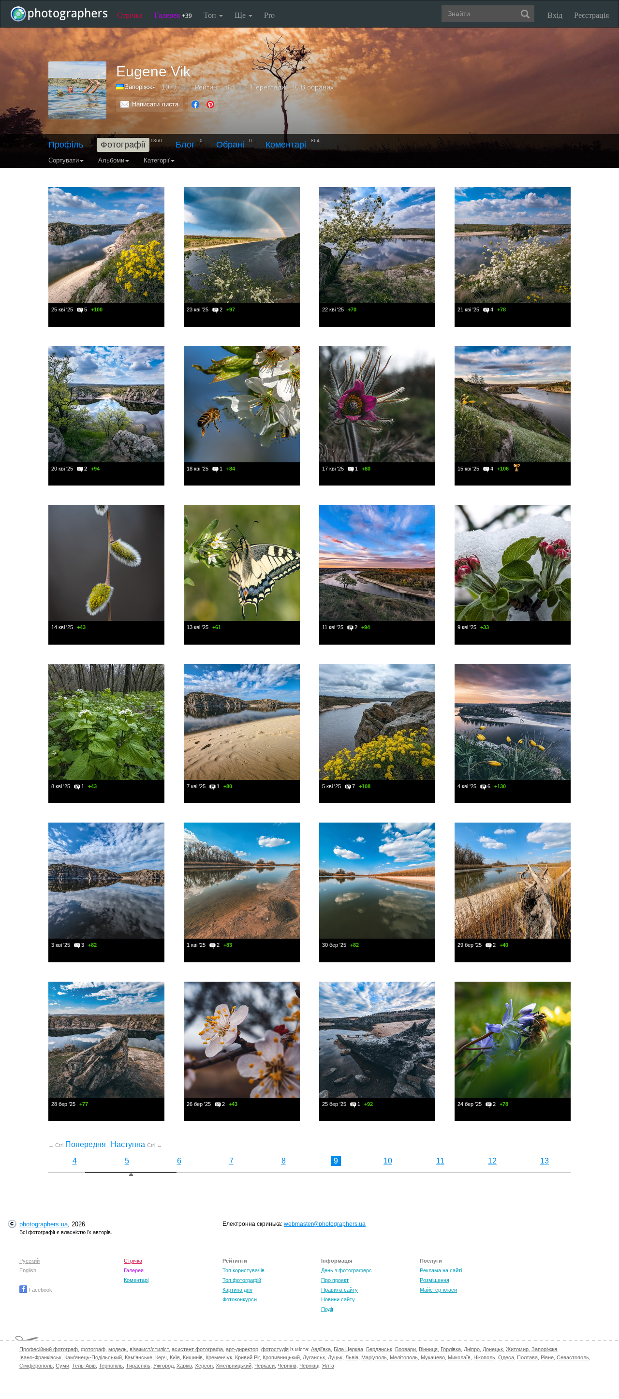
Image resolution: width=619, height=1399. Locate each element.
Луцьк (335, 1357)
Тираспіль (138, 1366)
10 (387, 1161)
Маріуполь (374, 1357)
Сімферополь (36, 1366)
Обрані (230, 144)
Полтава (527, 1357)
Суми (62, 1366)
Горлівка (451, 1349)
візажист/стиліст (149, 1349)
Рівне (547, 1357)
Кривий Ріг (247, 1357)
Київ (175, 1357)
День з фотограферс (346, 1270)
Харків (184, 1366)
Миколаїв (459, 1357)
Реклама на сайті (441, 1270)
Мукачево (433, 1357)
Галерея (173, 15)
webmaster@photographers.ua (325, 1224)
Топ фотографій (241, 1280)
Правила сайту (339, 1290)
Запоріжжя (544, 1349)
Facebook (39, 1290)
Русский (29, 1261)
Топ (211, 15)
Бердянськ (379, 1349)
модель (117, 1349)
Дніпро (472, 1349)
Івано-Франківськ (40, 1357)
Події (327, 1309)
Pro (269, 15)
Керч (161, 1357)
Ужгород (163, 1366)
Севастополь (573, 1357)
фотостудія (275, 1349)
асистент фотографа (197, 1349)
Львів (351, 1357)
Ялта (328, 1366)
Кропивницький (281, 1357)
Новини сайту (338, 1299)
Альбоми (111, 160)
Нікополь (484, 1357)
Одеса (506, 1357)
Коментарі (285, 144)
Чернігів (287, 1366)
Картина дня (237, 1290)
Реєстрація (591, 15)
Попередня (77, 1144)
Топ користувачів (243, 1270)
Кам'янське (138, 1357)
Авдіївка (321, 1349)
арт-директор (242, 1349)
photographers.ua (43, 1224)
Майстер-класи (438, 1290)
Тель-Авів (84, 1366)
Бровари (405, 1349)
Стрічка (130, 15)
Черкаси (264, 1366)
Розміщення (434, 1280)
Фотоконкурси (239, 1299)
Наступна (136, 1144)
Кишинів (193, 1357)
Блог (185, 144)
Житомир (517, 1349)
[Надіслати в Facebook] (195, 104)
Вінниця (428, 1349)
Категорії (157, 160)
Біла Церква (348, 1349)
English (27, 1270)
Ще (241, 15)
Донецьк (493, 1349)
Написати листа (155, 104)
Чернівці (309, 1366)
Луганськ (314, 1357)
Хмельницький (233, 1366)
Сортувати (63, 160)
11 (440, 1161)
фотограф (93, 1349)
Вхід (554, 15)
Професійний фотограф (48, 1349)
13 (544, 1161)
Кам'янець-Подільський (93, 1357)
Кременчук (219, 1357)
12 (492, 1161)
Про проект (335, 1280)
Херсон (204, 1366)
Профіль (65, 144)
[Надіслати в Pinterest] (210, 104)
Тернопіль (111, 1366)
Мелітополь (404, 1357)
